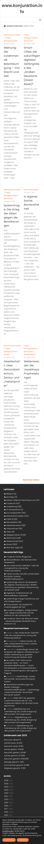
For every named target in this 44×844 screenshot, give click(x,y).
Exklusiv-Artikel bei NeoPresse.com (21, 500)
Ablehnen (22, 840)
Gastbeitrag (11, 506)
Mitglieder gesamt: (12, 768)
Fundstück (10, 503)
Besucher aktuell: (11, 740)
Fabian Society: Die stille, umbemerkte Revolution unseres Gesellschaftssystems (20, 643)
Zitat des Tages (13, 547)
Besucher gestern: (12, 752)
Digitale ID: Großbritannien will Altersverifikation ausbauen (18, 594)
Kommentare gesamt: (14, 765)
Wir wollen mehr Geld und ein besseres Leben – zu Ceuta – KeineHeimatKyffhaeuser (18, 663)
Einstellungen (8, 831)
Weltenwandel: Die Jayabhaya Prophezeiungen (31, 369)
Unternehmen (12, 528)
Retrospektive (12, 522)
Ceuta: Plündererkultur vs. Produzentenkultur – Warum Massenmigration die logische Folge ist (21, 669)
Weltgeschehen (10, 41)
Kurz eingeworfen (13, 513)
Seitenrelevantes (31, 189)
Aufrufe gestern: (11, 749)
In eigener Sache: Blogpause (18, 557)
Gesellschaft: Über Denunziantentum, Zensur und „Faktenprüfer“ (12, 373)
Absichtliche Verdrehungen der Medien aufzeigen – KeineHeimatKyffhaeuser (18, 687)
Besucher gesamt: (12, 759)
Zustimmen (9, 840)
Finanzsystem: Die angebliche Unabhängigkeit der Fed (18, 605)
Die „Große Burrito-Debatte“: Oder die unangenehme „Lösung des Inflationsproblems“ (21, 568)
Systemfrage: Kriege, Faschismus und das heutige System (21, 600)
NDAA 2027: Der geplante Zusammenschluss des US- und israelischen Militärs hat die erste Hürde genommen (21, 702)
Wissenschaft (29, 354)
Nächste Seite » (31, 479)
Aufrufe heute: (10, 743)
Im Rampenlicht (13, 509)
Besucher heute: (11, 746)
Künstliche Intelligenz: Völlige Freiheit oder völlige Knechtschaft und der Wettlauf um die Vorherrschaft (20, 613)
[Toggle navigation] (40, 19)
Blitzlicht (9, 494)
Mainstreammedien (12, 35)
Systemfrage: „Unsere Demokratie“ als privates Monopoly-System (20, 679)
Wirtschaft (28, 41)
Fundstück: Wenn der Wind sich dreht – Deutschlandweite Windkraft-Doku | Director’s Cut (21, 621)
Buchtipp (10, 497)
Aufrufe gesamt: (11, 755)
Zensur (7, 354)
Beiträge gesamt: (12, 762)
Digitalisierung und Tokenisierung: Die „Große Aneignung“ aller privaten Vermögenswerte (20, 711)
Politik (7, 38)
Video (8, 532)
